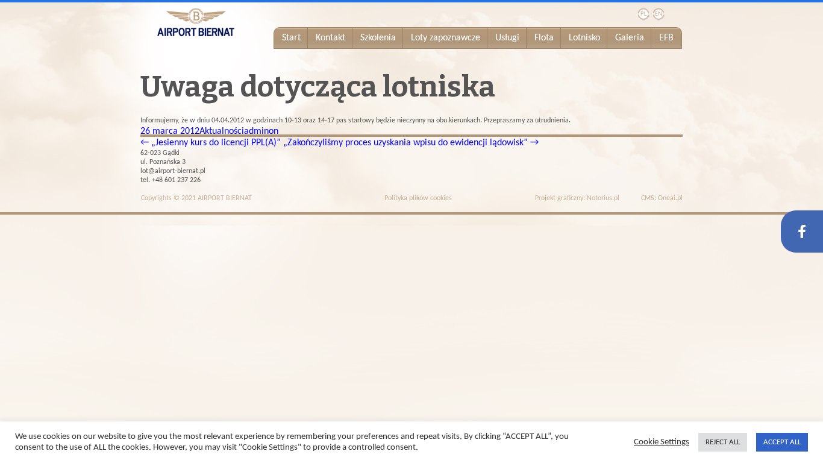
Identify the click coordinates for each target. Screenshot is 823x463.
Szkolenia (378, 38)
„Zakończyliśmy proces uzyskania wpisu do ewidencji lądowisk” (411, 143)
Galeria (629, 38)
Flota (544, 38)
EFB (666, 38)
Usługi (507, 38)
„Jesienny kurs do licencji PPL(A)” (210, 143)
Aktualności (221, 131)
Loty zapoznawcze (445, 38)
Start (291, 38)
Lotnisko (584, 38)
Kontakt (330, 38)
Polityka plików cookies (418, 198)
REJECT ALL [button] (723, 442)
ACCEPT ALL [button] (782, 442)
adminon (261, 131)
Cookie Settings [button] (661, 442)
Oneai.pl (670, 198)
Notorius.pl (603, 198)
